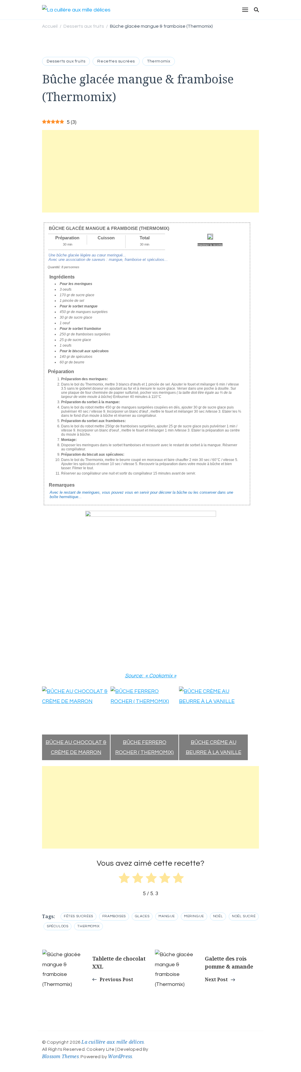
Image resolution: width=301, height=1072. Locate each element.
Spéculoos (57, 926)
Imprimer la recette (210, 244)
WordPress (120, 1056)
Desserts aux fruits (66, 61)
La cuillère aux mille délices (112, 1042)
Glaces (142, 916)
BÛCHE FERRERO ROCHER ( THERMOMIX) (144, 747)
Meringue (194, 916)
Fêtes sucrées (78, 916)
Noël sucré (243, 916)
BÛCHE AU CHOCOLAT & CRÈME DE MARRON (76, 747)
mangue (166, 916)
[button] (46, 723)
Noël (218, 916)
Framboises (114, 916)
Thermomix (158, 61)
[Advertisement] (150, 171)
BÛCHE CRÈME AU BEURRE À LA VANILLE (213, 747)
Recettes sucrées (116, 61)
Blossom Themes (60, 1056)
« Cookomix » (160, 676)
